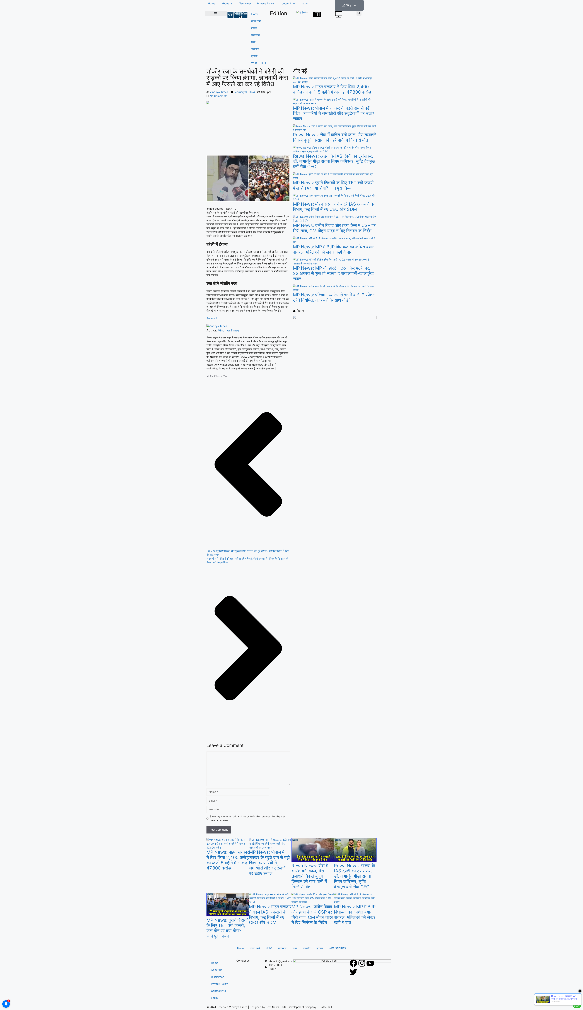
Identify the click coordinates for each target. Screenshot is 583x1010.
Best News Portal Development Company (291, 1007)
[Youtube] (370, 963)
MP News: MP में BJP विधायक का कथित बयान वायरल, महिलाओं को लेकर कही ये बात (333, 249)
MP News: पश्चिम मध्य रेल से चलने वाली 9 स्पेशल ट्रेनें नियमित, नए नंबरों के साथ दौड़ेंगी (334, 297)
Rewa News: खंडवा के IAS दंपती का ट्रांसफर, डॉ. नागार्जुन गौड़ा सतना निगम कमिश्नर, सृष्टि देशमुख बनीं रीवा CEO (334, 161)
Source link (213, 318)
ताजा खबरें (256, 21)
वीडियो (254, 28)
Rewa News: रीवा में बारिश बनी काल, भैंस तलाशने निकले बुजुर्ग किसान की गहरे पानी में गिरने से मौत (334, 137)
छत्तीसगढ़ (255, 35)
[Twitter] (353, 972)
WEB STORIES (259, 63)
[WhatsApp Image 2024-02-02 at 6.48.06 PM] (335, 317)
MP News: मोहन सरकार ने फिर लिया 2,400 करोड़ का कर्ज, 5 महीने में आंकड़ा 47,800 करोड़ (332, 89)
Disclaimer (245, 3)
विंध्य (253, 42)
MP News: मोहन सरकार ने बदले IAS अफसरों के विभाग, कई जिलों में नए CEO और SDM (333, 206)
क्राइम (254, 56)
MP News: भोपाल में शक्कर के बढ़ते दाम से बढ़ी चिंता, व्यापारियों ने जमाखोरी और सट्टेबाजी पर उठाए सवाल (333, 113)
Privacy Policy (265, 3)
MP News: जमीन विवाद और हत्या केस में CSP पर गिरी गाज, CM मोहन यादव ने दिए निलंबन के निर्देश (334, 228)
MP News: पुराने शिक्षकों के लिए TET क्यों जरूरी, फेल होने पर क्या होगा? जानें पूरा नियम (334, 185)
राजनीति (255, 49)
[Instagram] (362, 963)
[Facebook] (353, 963)
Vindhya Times (228, 330)
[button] (216, 13)
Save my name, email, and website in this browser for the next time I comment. (248, 818)
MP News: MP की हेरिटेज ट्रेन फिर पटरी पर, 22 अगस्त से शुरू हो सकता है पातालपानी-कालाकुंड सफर (333, 273)
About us (226, 3)
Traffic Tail (325, 1007)
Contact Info (287, 3)
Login (304, 3)
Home (211, 3)
